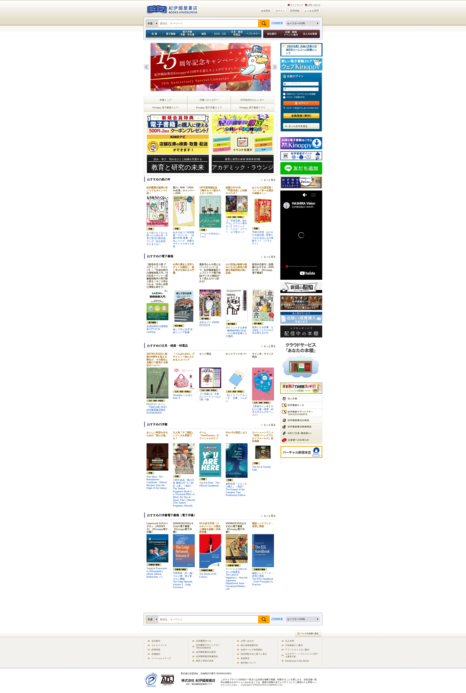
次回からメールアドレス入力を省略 (302, 94)
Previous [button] (146, 67)
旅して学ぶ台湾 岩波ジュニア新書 (183, 331)
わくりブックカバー (236, 353)
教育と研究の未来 (205, 660)
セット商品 (205, 353)
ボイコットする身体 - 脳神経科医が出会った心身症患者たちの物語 (236, 331)
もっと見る (270, 179)
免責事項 (245, 658)
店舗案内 (155, 654)
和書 (153, 34)
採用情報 (294, 10)
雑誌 (204, 34)
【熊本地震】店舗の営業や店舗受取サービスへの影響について (301, 49)
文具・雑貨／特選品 (236, 34)
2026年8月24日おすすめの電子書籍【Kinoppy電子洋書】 (183, 527)
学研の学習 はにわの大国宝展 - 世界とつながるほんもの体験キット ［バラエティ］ (262, 238)
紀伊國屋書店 (172, 9)
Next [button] (274, 67)
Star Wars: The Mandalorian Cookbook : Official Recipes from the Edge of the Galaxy (157, 482)
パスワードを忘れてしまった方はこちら (301, 108)
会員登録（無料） (301, 116)
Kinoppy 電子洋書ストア (209, 107)
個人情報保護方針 (249, 645)
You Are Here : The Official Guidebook (209, 484)
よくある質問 (312, 10)
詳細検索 (277, 23)
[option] (210, 67)
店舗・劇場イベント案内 (291, 34)
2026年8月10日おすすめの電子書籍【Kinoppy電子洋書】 (236, 527)
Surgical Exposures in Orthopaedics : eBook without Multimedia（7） (157, 572)
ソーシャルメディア (161, 658)
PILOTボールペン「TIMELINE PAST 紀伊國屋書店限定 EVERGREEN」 (157, 408)
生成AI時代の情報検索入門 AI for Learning (157, 329)
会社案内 (271, 34)
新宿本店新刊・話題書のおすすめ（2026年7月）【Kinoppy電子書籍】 (263, 268)
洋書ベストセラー (209, 100)
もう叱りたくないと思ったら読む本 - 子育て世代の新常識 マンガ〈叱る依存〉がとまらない (157, 238)
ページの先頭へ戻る (308, 634)
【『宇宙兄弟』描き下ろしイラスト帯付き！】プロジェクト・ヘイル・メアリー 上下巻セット (236, 226)
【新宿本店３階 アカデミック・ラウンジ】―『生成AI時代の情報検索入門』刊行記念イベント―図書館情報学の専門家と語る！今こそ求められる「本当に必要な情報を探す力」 (157, 275)
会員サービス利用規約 (251, 649)
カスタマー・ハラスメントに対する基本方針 (301, 655)
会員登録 (265, 10)
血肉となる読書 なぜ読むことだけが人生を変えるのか (262, 330)
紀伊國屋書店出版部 (206, 652)
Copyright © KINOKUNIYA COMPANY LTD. (262, 685)
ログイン (280, 10)
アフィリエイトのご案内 (297, 649)
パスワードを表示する (302, 97)
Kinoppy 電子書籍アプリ (252, 107)
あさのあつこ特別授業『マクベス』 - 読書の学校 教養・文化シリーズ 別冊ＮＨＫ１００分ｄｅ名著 (183, 239)
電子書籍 (170, 34)
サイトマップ (296, 5)
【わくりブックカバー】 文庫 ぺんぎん (236, 398)
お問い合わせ (313, 5)
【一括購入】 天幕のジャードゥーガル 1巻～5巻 (211, 396)
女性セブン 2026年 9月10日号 (209, 324)
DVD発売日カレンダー (252, 100)
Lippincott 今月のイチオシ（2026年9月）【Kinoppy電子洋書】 (157, 527)
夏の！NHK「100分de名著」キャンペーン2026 (184, 190)
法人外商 (289, 641)
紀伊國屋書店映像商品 (207, 656)
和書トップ (165, 100)
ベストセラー (253, 34)
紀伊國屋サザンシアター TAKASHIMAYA (208, 646)
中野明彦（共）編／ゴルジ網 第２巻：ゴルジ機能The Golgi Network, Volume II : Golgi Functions (183, 580)
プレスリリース (159, 645)
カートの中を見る (301, 126)
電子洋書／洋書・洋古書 (187, 34)
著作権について (248, 662)
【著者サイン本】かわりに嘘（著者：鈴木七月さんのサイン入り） (262, 410)
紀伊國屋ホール (203, 641)
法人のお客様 (310, 34)
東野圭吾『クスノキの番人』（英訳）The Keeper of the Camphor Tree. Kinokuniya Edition (236, 489)
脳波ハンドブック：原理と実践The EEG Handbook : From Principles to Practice (262, 579)
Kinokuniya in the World (297, 661)
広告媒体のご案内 (294, 645)
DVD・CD (220, 34)
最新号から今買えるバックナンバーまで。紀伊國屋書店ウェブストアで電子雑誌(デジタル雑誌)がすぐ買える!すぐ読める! (210, 273)
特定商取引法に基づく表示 (254, 654)
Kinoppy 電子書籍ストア (165, 107)
